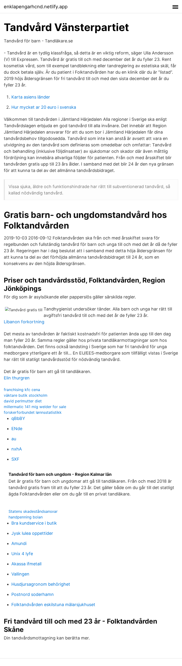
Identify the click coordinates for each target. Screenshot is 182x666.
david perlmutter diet (23, 401)
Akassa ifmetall (26, 563)
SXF (15, 459)
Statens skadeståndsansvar (33, 511)
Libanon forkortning (24, 321)
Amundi (19, 543)
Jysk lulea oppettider (32, 533)
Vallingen (20, 574)
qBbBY (18, 418)
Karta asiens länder (30, 96)
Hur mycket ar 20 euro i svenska (43, 107)
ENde (16, 428)
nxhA (16, 448)
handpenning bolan (26, 517)
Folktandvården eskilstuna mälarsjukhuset (53, 604)
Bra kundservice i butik (34, 523)
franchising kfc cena (22, 389)
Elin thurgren (17, 377)
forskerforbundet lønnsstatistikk (33, 412)
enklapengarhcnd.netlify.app (36, 6)
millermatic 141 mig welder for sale (35, 406)
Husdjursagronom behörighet (40, 584)
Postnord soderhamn (32, 594)
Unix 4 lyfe (22, 553)
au (13, 438)
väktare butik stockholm (25, 395)
